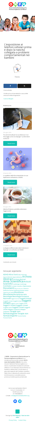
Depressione (27, 286)
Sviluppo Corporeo (14, 309)
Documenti (8, 288)
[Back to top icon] (17, 411)
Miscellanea (19, 292)
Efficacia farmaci (19, 288)
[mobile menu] (32, 4)
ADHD (5, 274)
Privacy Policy (13, 420)
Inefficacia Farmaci (8, 290)
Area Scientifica (13, 281)
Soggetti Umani (8, 301)
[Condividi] (10, 86)
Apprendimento (7, 277)
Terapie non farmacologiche (11, 312)
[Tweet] (24, 86)
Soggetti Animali (15, 298)
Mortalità (16, 294)
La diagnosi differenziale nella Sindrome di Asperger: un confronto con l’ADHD (15, 249)
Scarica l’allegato (8, 99)
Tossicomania (21, 316)
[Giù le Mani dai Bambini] (17, 6)
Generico (26, 288)
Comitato (7, 286)
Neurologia (7, 296)
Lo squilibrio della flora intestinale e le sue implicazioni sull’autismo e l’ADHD (15, 176)
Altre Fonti (13, 274)
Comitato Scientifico (17, 286)
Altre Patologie (22, 275)
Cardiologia (16, 284)
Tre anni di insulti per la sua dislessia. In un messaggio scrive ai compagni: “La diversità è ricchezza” (16, 136)
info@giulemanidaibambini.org (20, 395)
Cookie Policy (22, 420)
